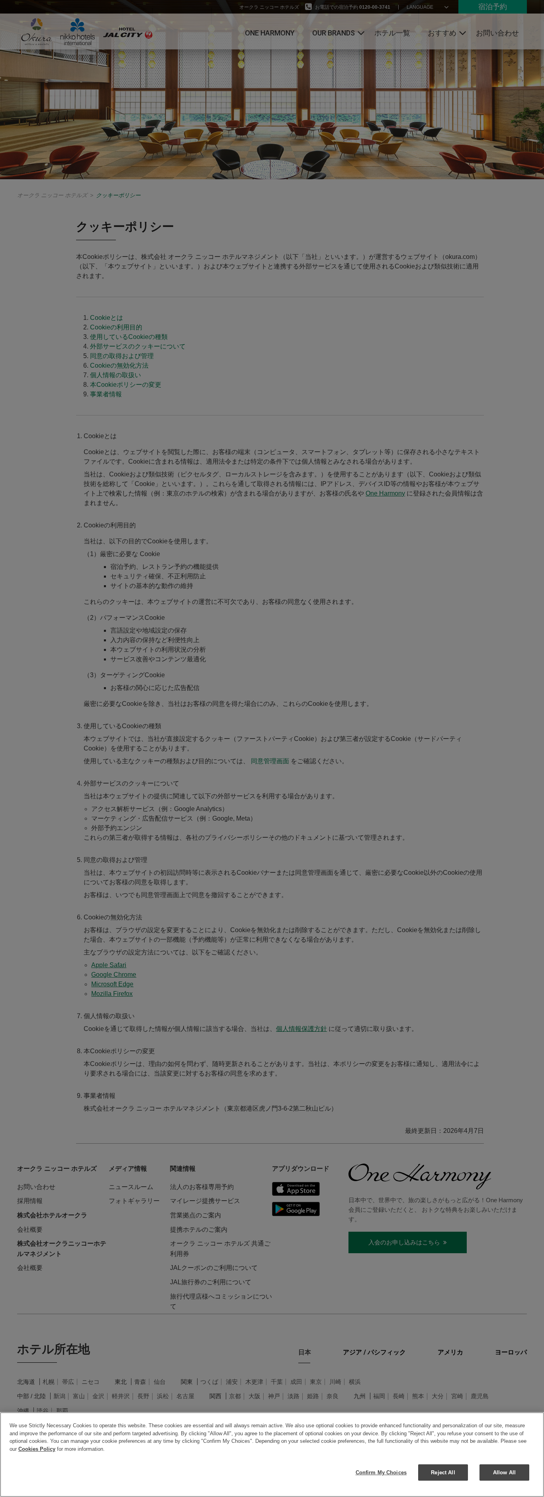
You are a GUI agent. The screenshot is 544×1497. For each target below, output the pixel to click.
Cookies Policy (36, 1449)
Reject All (443, 1472)
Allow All (504, 1472)
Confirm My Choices (381, 1472)
